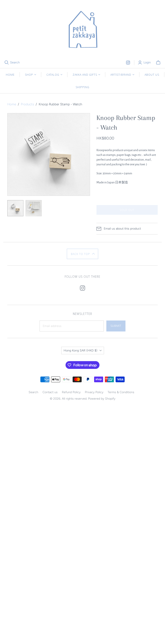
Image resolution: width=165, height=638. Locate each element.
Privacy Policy (94, 392)
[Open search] (7, 62)
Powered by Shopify (101, 398)
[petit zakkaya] (82, 30)
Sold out (127, 210)
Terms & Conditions (121, 392)
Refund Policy (71, 392)
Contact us (50, 392)
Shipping (82, 87)
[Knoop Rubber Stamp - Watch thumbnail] (15, 208)
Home (10, 75)
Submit (115, 326)
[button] (82, 254)
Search (15, 62)
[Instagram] (128, 62)
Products (27, 104)
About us (152, 75)
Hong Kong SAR (80, 350)
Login (147, 62)
